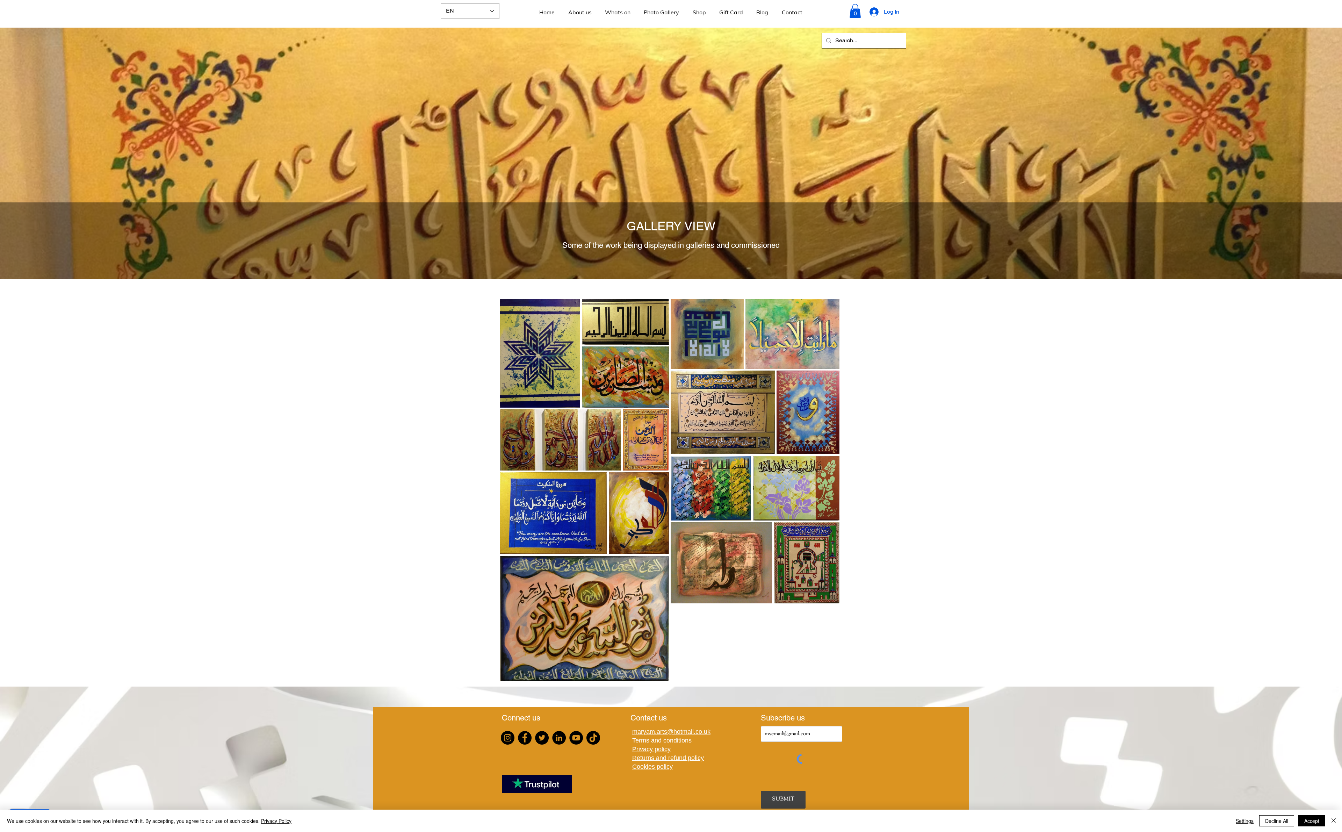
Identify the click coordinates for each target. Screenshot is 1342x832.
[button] (855, 11)
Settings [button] (1245, 820)
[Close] (1333, 820)
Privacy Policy (276, 820)
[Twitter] (542, 738)
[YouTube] (576, 738)
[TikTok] (593, 738)
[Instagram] (507, 738)
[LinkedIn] (559, 738)
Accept (1311, 820)
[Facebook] (525, 738)
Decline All (1276, 820)
